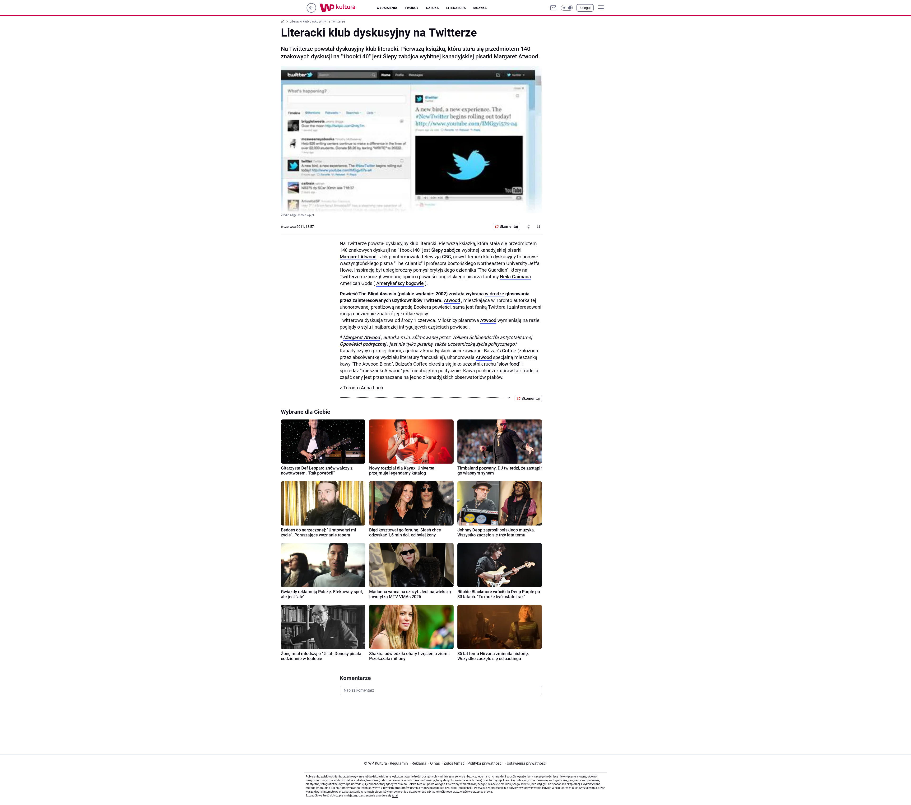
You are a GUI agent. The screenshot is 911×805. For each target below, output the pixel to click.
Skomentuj (509, 226)
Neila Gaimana (515, 276)
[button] (567, 8)
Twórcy (411, 8)
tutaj (395, 795)
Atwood (452, 300)
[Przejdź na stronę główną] (311, 11)
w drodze (494, 294)
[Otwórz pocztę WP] (553, 8)
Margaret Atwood (358, 257)
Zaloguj (585, 8)
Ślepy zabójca (445, 250)
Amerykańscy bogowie (400, 283)
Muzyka (480, 8)
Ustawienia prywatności (526, 763)
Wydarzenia (386, 8)
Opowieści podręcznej (363, 344)
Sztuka (432, 8)
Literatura (456, 8)
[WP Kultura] (348, 8)
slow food (508, 364)
